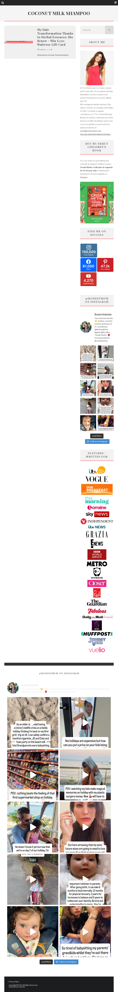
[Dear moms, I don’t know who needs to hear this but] (88, 406)
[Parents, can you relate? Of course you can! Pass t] (106, 353)
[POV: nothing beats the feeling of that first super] (88, 371)
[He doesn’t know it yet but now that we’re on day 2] (88, 388)
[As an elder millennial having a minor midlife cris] (88, 353)
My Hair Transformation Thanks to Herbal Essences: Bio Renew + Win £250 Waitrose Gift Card (55, 37)
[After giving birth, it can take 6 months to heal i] (106, 406)
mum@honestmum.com (90, 131)
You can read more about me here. (95, 134)
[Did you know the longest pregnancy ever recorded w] (88, 423)
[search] (109, 30)
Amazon (83, 177)
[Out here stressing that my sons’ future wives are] (106, 388)
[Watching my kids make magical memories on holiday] (106, 371)
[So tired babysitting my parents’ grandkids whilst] (106, 423)
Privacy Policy (14, 982)
